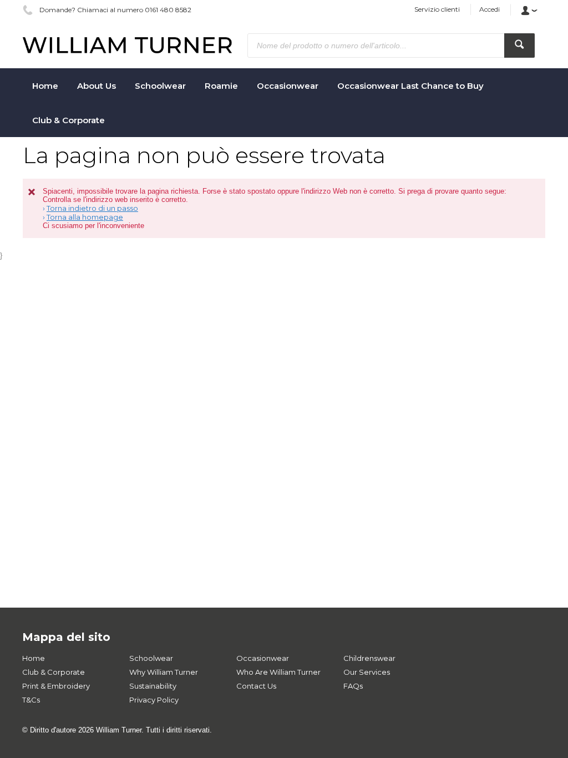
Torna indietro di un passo (92, 208)
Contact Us (256, 685)
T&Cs (31, 699)
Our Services (366, 672)
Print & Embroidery (56, 685)
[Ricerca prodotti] (519, 45)
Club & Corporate (53, 672)
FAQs (353, 685)
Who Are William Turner (278, 672)
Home (33, 658)
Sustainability (152, 685)
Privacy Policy (154, 699)
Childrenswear (369, 658)
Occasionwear (262, 658)
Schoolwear (151, 658)
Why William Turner (163, 672)
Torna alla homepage (85, 217)
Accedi (489, 9)
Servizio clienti (437, 9)
